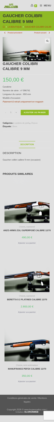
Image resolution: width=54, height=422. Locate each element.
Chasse (34, 123)
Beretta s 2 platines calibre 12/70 (27, 299)
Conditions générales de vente (21, 398)
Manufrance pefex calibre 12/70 (27, 369)
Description (27, 144)
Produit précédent (15, 33)
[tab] (27, 144)
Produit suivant (40, 33)
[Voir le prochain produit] (49, 33)
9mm (15, 126)
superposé (30, 227)
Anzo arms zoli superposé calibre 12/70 (27, 230)
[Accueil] (4, 27)
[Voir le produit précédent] (5, 33)
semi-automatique (30, 365)
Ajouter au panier (35, 112)
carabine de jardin (22, 123)
